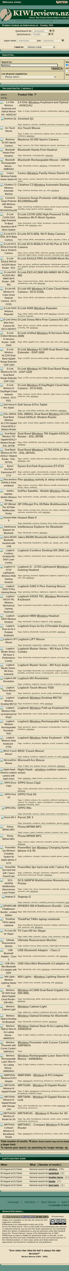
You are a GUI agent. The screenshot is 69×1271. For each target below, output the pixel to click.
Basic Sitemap (48, 1202)
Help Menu (30, 1202)
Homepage (13, 1202)
